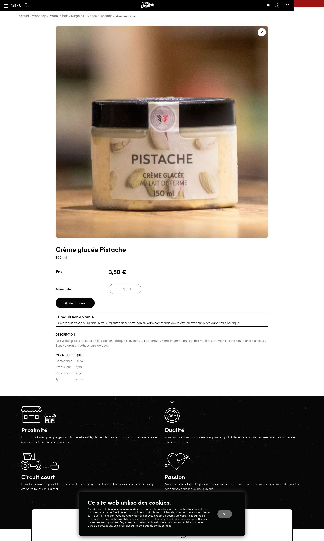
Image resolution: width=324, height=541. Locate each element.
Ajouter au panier (72, 312)
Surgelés (56, 26)
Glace (76, 383)
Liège (76, 377)
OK (227, 517)
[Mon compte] (280, 5)
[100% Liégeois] (149, 5)
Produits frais (44, 26)
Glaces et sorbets (69, 26)
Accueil (22, 26)
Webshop (32, 26)
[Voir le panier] (288, 5)
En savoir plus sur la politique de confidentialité (178, 525)
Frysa (76, 372)
